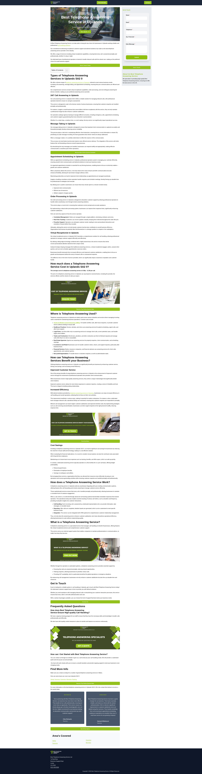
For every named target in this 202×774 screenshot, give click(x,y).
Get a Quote (84, 31)
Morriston (69, 679)
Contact (148, 2)
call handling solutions (64, 45)
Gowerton (63, 679)
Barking (74, 679)
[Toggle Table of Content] (66, 70)
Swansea (57, 679)
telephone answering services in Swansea (77, 82)
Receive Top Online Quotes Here (85, 309)
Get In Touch (136, 67)
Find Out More (85, 441)
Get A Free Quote (85, 728)
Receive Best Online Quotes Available (85, 152)
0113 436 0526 (102, 2)
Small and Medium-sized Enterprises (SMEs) (67, 322)
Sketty (52, 679)
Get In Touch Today (85, 65)
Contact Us (85, 601)
